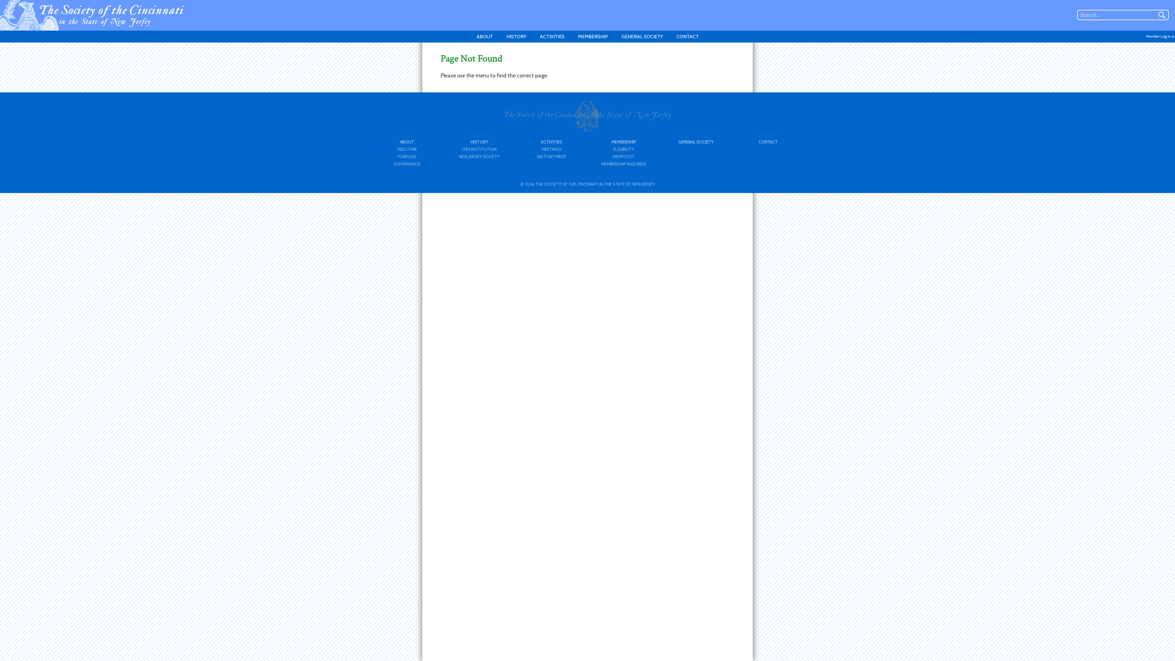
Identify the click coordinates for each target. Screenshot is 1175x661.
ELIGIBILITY (623, 149)
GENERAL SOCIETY (642, 36)
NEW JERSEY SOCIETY (479, 156)
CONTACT (688, 36)
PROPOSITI (623, 156)
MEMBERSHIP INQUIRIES (623, 164)
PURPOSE (407, 156)
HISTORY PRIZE (551, 156)
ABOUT (484, 36)
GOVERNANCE (407, 164)
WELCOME (407, 149)
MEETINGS (551, 149)
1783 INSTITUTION (479, 149)
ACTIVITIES (552, 36)
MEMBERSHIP (593, 36)
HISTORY (516, 36)
